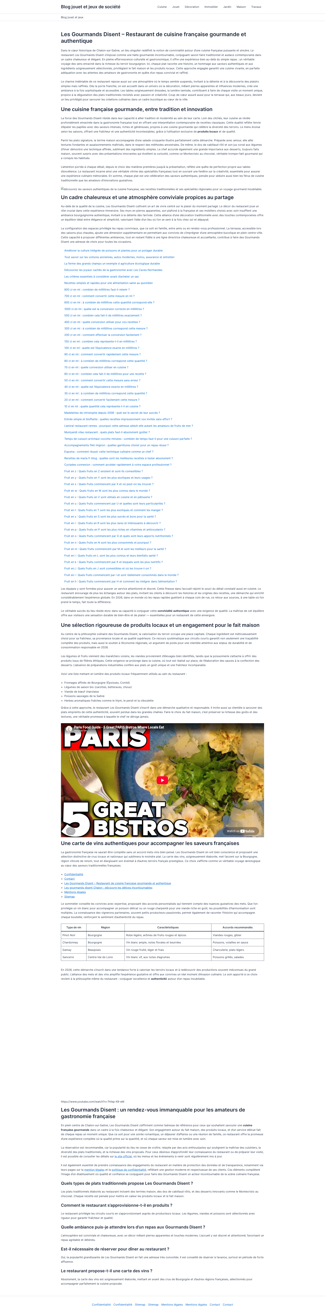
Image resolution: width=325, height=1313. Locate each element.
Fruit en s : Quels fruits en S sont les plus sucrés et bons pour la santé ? (110, 516)
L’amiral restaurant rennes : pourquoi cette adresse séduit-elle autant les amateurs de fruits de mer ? (128, 425)
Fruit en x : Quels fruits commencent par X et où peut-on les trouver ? (109, 484)
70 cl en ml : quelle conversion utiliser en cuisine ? (96, 367)
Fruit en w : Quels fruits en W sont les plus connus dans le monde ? (107, 490)
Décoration (192, 6)
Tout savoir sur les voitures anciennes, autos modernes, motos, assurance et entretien (119, 257)
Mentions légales (75, 892)
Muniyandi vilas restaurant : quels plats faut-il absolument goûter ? (107, 432)
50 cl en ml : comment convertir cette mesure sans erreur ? (102, 380)
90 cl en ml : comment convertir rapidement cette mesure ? (102, 354)
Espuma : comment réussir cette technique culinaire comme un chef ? (108, 451)
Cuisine (162, 6)
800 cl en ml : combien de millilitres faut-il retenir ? (97, 289)
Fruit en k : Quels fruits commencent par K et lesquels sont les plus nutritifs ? (113, 562)
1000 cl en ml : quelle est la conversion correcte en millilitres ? (104, 309)
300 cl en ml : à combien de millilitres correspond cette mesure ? (106, 328)
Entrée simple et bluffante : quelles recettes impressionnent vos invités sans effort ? (118, 419)
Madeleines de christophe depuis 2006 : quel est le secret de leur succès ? (112, 412)
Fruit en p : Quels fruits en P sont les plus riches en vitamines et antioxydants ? (114, 529)
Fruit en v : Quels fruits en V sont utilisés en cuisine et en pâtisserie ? (108, 497)
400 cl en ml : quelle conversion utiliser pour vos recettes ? (102, 322)
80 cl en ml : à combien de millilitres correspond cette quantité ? (105, 361)
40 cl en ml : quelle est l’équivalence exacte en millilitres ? (101, 386)
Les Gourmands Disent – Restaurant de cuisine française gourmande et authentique (117, 883)
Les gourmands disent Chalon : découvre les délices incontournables (108, 887)
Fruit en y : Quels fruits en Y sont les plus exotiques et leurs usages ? (108, 477)
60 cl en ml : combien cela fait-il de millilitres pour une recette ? (105, 374)
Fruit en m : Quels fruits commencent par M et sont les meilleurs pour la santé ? (115, 549)
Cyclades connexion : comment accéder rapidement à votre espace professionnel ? (117, 464)
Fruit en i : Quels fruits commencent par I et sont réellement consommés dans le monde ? (121, 575)
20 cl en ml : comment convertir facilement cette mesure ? (101, 399)
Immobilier (211, 6)
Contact (69, 878)
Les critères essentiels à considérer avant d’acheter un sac (101, 276)
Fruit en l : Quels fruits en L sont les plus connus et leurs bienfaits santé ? (111, 555)
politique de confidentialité (129, 1169)
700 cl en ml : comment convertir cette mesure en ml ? (99, 296)
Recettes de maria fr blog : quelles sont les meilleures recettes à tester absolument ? (118, 458)
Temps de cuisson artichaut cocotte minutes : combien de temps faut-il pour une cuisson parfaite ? (128, 438)
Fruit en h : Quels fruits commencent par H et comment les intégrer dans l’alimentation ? (120, 581)
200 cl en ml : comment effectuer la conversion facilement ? (103, 334)
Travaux (256, 6)
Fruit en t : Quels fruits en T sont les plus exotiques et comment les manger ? (113, 510)
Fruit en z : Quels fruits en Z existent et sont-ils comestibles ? (103, 471)
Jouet (175, 6)
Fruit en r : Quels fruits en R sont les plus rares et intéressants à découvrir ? (112, 523)
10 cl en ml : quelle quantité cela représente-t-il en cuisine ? (102, 406)
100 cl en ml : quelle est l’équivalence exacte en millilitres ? (101, 348)
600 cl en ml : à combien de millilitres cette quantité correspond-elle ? (109, 302)
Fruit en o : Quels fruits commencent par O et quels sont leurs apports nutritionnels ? (118, 536)
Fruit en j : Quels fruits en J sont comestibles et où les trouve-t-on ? (107, 568)
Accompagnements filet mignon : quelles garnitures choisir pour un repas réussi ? (116, 445)
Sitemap (69, 896)
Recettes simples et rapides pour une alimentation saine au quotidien (108, 283)
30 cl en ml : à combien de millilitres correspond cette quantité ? (105, 393)
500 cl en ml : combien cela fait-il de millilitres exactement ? (103, 315)
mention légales (94, 1169)
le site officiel (123, 1156)
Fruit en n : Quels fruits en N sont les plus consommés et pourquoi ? (107, 542)
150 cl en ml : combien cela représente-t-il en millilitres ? (100, 341)
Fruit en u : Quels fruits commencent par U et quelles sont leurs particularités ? (114, 503)
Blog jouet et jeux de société (90, 6)
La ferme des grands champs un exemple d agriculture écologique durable (112, 263)
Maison (241, 6)
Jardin (227, 6)
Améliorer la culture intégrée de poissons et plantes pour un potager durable (113, 250)
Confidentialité (73, 874)
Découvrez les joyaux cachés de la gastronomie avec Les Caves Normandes (113, 270)
